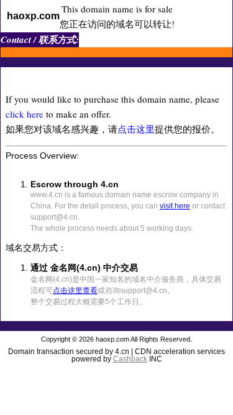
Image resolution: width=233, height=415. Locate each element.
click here (24, 114)
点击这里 (136, 129)
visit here (175, 206)
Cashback (130, 359)
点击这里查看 (75, 290)
